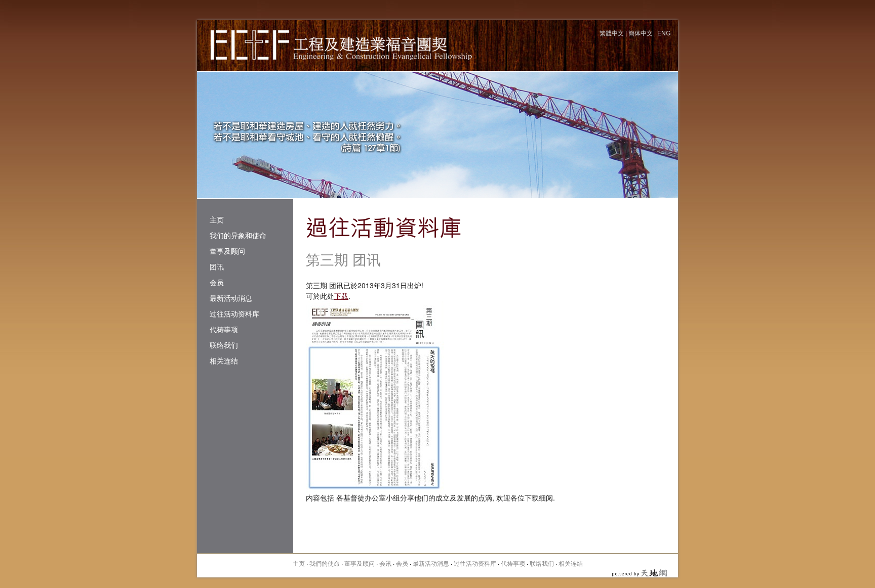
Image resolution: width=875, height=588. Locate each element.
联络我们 (224, 345)
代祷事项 (224, 329)
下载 (341, 296)
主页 (217, 219)
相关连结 (224, 360)
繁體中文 (612, 32)
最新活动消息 (231, 298)
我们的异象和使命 (238, 235)
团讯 (217, 266)
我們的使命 (324, 563)
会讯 (385, 563)
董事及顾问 (227, 251)
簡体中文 (640, 32)
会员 (217, 282)
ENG (663, 32)
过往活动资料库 (234, 313)
